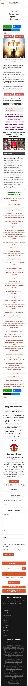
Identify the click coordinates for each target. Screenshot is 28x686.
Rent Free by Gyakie (14, 281)
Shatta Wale (14, 673)
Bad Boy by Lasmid (14, 297)
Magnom (15, 663)
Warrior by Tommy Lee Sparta (13, 436)
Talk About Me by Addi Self (14, 354)
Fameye (11, 650)
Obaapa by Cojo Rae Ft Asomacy (14, 227)
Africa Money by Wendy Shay (14, 312)
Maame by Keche (14, 278)
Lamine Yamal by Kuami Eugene (14, 217)
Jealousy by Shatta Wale (14, 268)
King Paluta (20, 654)
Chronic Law (18, 645)
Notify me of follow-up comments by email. (14, 545)
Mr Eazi (14, 666)
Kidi (14, 654)
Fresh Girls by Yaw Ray (14, 255)
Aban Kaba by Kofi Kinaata (14, 213)
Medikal (8, 666)
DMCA (4, 632)
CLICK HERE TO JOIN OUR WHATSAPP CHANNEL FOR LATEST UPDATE (14, 117)
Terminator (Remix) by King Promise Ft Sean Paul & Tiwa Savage (14, 342)
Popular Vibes (14, 11)
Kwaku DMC (19, 659)
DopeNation (21, 647)
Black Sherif (10, 645)
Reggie (15, 670)
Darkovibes (7, 647)
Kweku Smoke (10, 661)
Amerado (9, 643)
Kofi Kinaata (11, 657)
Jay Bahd (14, 652)
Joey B (20, 652)
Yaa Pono (12, 682)
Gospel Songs (6, 617)
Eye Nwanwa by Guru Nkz (14, 331)
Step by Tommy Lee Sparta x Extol (14, 415)
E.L (6, 650)
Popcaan (19, 668)
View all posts (14, 481)
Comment (6, 515)
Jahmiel (8, 652)
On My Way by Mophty (14, 369)
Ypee (17, 682)
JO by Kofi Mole (14, 248)
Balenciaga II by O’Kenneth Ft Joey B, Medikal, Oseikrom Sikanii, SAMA (14, 236)
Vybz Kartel (10, 680)
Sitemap (20, 603)
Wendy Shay (18, 680)
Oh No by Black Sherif (14, 259)
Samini (21, 670)
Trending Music (8, 677)
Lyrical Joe (7, 663)
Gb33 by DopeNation (14, 251)
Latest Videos (6, 622)
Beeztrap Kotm (17, 643)
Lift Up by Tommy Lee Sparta (13, 423)
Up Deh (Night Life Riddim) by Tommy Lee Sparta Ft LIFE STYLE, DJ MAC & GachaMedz (14, 411)
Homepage (5, 625)
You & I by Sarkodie (14, 204)
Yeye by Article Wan (14, 376)
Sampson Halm (15, 21)
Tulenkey (16, 677)
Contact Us (6, 630)
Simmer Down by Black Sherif (14, 321)
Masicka (21, 663)
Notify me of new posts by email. (14, 550)
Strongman (8, 675)
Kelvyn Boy (8, 654)
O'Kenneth (20, 666)
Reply (6, 505)
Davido (14, 647)
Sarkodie (6, 673)
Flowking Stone (19, 650)
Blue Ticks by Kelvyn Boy (14, 380)
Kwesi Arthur (18, 661)
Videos (22, 677)
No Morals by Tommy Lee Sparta (14, 433)
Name (5, 530)
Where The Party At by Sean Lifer (14, 373)
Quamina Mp (9, 670)
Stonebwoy (21, 673)
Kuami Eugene (10, 659)
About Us (5, 627)
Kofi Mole (18, 657)
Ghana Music (6, 610)
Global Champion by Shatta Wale (14, 230)
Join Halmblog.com (14, 582)
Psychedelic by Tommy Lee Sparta (14, 417)
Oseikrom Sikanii (11, 668)
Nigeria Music (6, 612)
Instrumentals (6, 620)
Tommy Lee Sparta (18, 675)
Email (5, 537)
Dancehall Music (7, 615)
